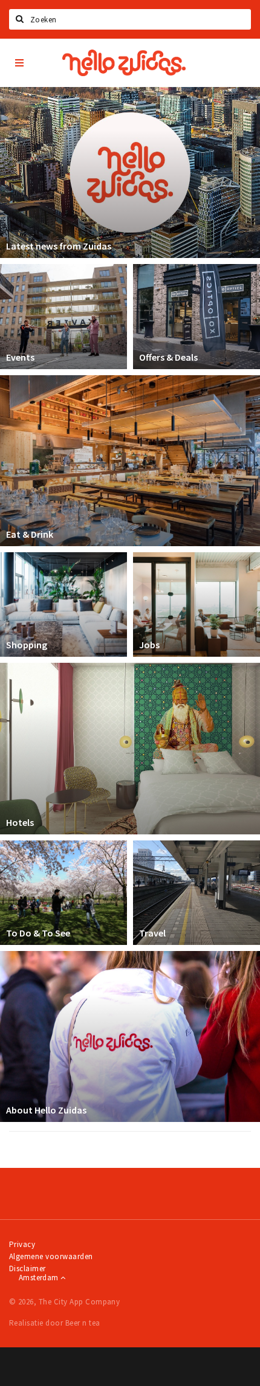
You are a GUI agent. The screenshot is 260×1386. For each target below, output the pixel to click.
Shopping (26, 645)
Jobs (149, 645)
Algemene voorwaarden (51, 1256)
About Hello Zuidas (46, 1110)
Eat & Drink (29, 534)
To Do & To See (38, 933)
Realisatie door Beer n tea (54, 1323)
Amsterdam (39, 1277)
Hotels (20, 822)
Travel (152, 933)
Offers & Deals (168, 357)
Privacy (22, 1244)
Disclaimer (27, 1268)
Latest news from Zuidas (58, 246)
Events (20, 357)
